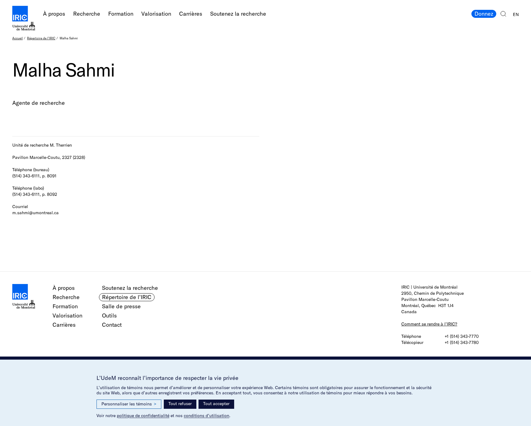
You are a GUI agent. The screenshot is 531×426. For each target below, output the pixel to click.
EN (516, 14)
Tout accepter (216, 403)
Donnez (483, 13)
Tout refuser (180, 403)
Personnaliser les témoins (128, 404)
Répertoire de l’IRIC (41, 38)
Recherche (86, 13)
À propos (54, 13)
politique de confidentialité (143, 415)
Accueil (17, 38)
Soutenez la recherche (238, 13)
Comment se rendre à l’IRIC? (429, 324)
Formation (120, 13)
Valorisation (156, 13)
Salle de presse (121, 306)
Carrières (190, 13)
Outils (109, 315)
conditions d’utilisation (206, 415)
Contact (112, 324)
